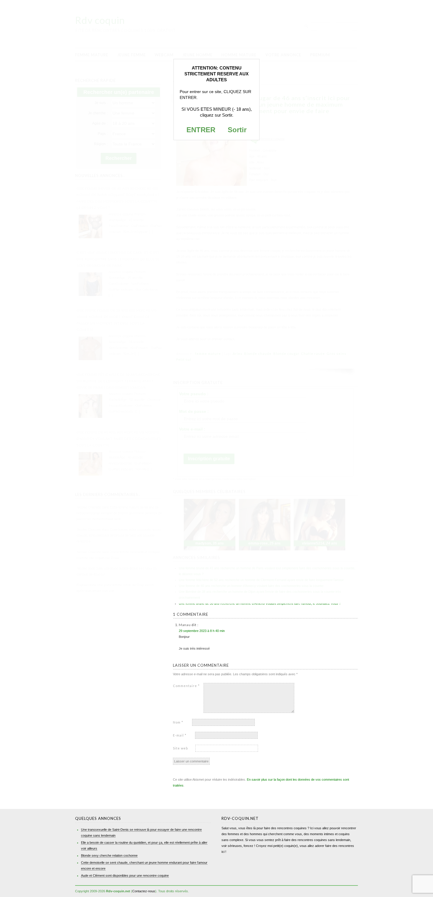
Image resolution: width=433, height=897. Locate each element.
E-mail (179, 735)
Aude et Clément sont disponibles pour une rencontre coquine (125, 875)
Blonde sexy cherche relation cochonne (109, 855)
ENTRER (200, 130)
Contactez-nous (143, 891)
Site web (180, 748)
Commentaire (186, 686)
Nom (178, 722)
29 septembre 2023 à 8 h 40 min (202, 631)
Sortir (237, 130)
